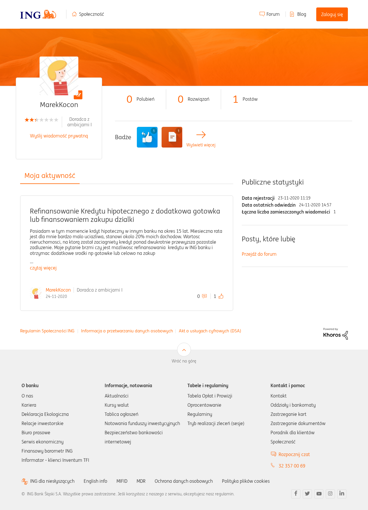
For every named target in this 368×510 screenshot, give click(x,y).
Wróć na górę (184, 361)
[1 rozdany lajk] (147, 137)
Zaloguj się (332, 14)
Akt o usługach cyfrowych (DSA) (210, 330)
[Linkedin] (341, 494)
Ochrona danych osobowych (184, 481)
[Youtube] (318, 494)
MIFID (121, 481)
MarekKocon (58, 290)
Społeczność (91, 14)
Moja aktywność (49, 175)
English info (95, 481)
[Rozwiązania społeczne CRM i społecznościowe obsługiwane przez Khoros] (335, 333)
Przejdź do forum (259, 254)
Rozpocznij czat (294, 454)
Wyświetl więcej (200, 145)
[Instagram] (330, 494)
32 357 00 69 (292, 466)
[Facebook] (295, 494)
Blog (301, 14)
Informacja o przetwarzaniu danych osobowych (127, 330)
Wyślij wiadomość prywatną (59, 136)
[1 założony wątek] (172, 137)
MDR (141, 481)
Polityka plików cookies (246, 481)
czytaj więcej (43, 268)
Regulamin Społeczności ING (47, 330)
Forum (273, 14)
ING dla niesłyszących (52, 481)
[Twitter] (307, 494)
